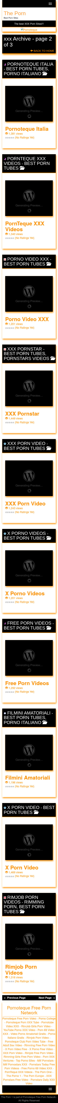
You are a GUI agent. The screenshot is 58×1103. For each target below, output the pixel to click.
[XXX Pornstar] (29, 388)
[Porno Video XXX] (29, 294)
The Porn (15, 13)
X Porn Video (23, 807)
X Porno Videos (26, 533)
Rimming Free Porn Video (39, 1045)
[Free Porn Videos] (29, 658)
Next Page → (47, 998)
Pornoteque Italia (30, 64)
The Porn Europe (33, 1076)
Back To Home (43, 50)
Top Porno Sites (25, 1060)
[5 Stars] (13, 138)
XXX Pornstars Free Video (27, 1077)
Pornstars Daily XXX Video (40, 1081)
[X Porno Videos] (29, 568)
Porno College (47, 1018)
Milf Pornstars (45, 1060)
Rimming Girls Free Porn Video (22, 1056)
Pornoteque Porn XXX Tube (22, 1022)
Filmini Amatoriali (28, 712)
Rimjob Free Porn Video (39, 1053)
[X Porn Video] (29, 842)
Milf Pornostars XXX (15, 1064)
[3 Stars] (10, 138)
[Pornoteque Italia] (29, 104)
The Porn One (43, 1072)
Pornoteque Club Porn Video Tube (25, 1041)
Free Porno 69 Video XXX (36, 1068)
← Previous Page (15, 998)
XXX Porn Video (26, 443)
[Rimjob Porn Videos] (29, 941)
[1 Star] (6, 138)
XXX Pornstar (24, 348)
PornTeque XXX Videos (24, 226)
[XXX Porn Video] (29, 478)
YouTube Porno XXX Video (19, 1030)
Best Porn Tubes (27, 68)
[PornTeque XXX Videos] (29, 198)
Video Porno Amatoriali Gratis (28, 1034)
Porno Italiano (22, 73)
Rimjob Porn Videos (21, 900)
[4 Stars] (11, 138)
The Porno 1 (13, 1076)
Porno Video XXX (28, 259)
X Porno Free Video (41, 1049)
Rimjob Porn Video (37, 1037)
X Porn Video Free (16, 1049)
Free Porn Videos (29, 623)
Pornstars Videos (26, 358)
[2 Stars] (8, 138)
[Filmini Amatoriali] (29, 752)
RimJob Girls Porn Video (36, 1026)
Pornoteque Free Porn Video (19, 1018)
